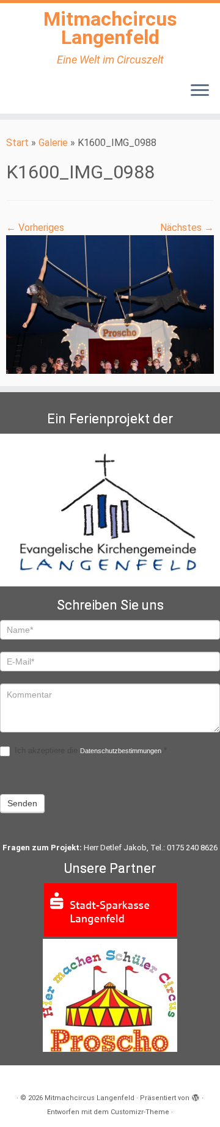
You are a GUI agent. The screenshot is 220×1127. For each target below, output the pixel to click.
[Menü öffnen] (200, 91)
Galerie (53, 142)
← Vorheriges (35, 227)
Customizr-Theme (140, 1112)
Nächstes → (187, 227)
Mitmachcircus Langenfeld (110, 28)
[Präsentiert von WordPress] (195, 1096)
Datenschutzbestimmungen (120, 750)
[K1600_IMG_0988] (110, 304)
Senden (22, 803)
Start (17, 142)
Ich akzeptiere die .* (89, 750)
